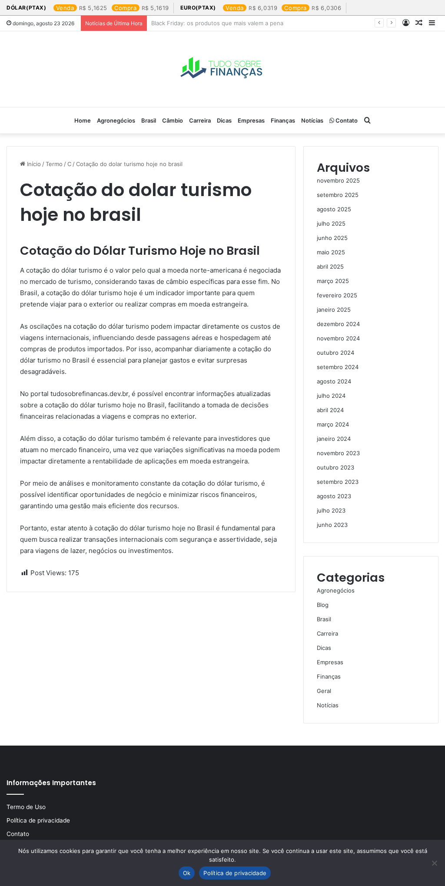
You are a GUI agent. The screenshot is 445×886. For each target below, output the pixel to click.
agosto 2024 (334, 381)
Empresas (251, 120)
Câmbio (172, 120)
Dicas (224, 120)
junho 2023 (332, 524)
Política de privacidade (38, 820)
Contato (346, 120)
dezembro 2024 (338, 323)
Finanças (283, 120)
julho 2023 (331, 510)
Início (33, 163)
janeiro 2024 (334, 438)
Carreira (200, 120)
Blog (323, 604)
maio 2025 (331, 252)
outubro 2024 (335, 352)
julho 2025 (331, 223)
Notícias (312, 120)
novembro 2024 (338, 338)
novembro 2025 (338, 180)
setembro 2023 (338, 481)
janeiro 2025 (334, 309)
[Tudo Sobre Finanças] (222, 69)
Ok (187, 872)
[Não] (434, 863)
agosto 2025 (334, 209)
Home (82, 120)
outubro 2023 (335, 467)
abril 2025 (330, 266)
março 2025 (333, 280)
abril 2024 (330, 409)
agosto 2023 (334, 496)
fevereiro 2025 (337, 295)
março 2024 (333, 424)
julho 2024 (331, 395)
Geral (324, 690)
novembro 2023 (338, 453)
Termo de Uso (26, 806)
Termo (54, 163)
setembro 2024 (338, 366)
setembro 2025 (338, 194)
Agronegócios (116, 120)
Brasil (148, 120)
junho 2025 (332, 237)
